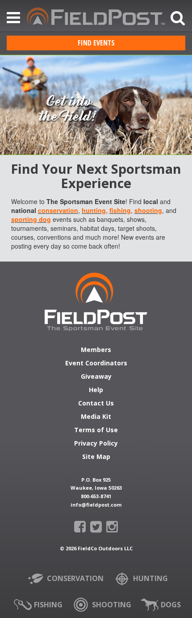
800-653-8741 (96, 496)
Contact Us (96, 403)
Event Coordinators (96, 363)
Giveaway (96, 377)
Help (96, 390)
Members (96, 350)
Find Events (96, 43)
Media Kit (96, 417)
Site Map (96, 457)
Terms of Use (96, 430)
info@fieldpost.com (96, 504)
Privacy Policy (96, 443)
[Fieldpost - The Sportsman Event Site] (96, 302)
